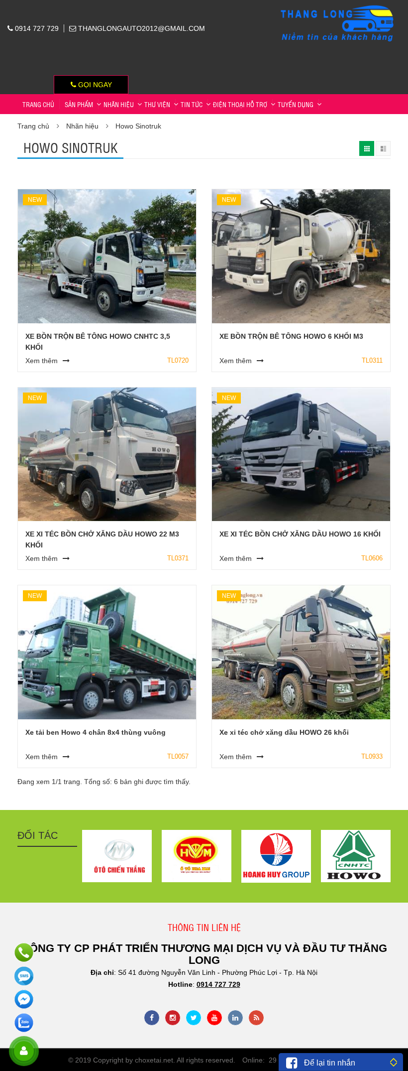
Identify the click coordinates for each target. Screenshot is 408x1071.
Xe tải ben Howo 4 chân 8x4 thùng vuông (95, 732)
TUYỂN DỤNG (295, 104)
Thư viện (157, 104)
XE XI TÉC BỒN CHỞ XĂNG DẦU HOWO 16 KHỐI (300, 534)
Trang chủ (38, 104)
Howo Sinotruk (138, 126)
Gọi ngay (94, 85)
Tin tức (192, 104)
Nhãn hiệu (118, 104)
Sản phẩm (79, 104)
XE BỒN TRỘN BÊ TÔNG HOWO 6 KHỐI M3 (291, 336)
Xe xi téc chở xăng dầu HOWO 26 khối (284, 732)
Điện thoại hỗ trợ (240, 104)
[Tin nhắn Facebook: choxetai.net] (23, 999)
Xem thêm (41, 361)
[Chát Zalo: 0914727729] (23, 1023)
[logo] (337, 6)
